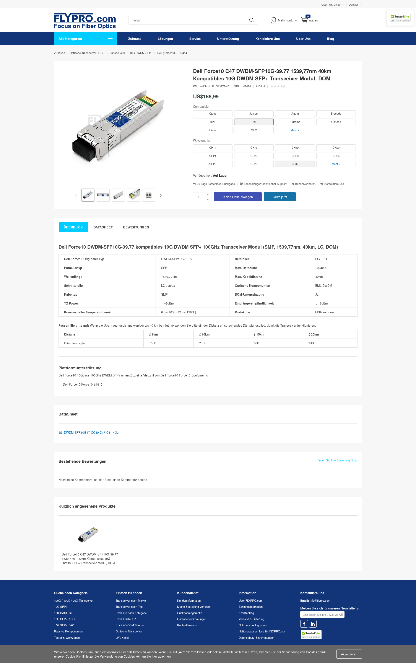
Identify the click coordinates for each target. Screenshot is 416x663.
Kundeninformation (189, 600)
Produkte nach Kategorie (131, 613)
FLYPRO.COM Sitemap (130, 625)
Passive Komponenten (68, 631)
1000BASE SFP (64, 613)
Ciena (212, 130)
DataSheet (103, 227)
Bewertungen (136, 227)
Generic (336, 122)
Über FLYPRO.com (251, 600)
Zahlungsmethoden (251, 606)
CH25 (212, 164)
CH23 (295, 156)
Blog (330, 38)
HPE (213, 122)
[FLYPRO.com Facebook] (304, 624)
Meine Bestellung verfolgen (194, 606)
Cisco (212, 113)
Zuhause (134, 38)
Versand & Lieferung (251, 619)
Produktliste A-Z (126, 619)
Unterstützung (228, 38)
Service (195, 38)
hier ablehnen (161, 656)
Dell (254, 122)
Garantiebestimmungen (191, 619)
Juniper (253, 113)
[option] (88, 195)
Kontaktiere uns (334, 184)
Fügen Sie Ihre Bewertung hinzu (337, 460)
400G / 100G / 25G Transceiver (73, 600)
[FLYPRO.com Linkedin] (313, 624)
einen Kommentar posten (129, 479)
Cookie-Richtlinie (77, 656)
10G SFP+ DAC (64, 625)
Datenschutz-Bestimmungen (256, 637)
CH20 (336, 147)
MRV (254, 130)
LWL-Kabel (122, 637)
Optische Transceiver (129, 631)
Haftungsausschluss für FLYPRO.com (262, 631)
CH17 (212, 147)
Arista (295, 113)
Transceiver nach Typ (129, 606)
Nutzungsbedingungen (252, 625)
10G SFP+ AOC (64, 619)
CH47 (295, 164)
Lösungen (165, 38)
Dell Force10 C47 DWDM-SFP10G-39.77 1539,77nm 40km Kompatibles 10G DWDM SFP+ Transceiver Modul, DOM (90, 558)
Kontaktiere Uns (267, 38)
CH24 (336, 156)
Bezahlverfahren (305, 184)
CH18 (253, 147)
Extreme (295, 122)
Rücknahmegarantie (189, 613)
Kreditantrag (246, 613)
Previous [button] (76, 195)
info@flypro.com (320, 600)
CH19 (295, 147)
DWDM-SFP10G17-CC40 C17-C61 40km (92, 432)
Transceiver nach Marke (131, 600)
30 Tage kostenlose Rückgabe (216, 184)
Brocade (336, 113)
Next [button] (160, 195)
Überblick (73, 227)
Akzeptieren (349, 654)
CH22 (253, 156)
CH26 (253, 164)
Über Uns (303, 38)
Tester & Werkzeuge (67, 637)
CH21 (212, 156)
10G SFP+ (61, 606)
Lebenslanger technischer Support (265, 184)
